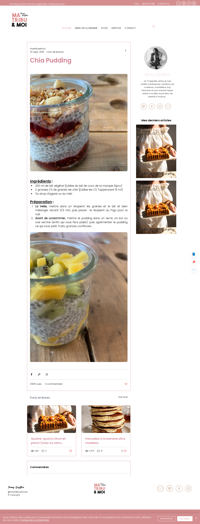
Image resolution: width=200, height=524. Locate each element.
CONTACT (130, 28)
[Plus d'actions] (126, 50)
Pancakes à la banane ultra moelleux (105, 441)
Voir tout (123, 397)
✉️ (193, 269)
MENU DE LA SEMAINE (86, 28)
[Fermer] (196, 519)
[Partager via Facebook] (31, 374)
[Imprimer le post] (46, 374)
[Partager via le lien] (39, 374)
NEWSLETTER (148, 3)
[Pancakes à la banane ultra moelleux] (106, 419)
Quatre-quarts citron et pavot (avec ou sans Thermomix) (48, 441)
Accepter (185, 518)
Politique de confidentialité (34, 520)
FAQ (136, 3)
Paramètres (166, 518)
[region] (128, 18)
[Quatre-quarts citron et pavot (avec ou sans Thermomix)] (51, 419)
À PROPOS (163, 3)
